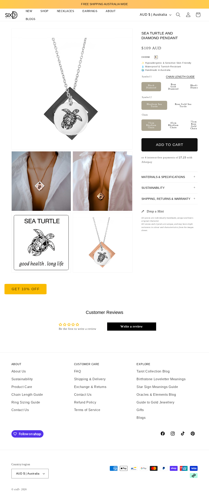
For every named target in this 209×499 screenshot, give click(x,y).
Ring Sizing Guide (25, 402)
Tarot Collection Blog (153, 371)
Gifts (140, 410)
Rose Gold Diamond (173, 86)
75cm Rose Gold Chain (193, 125)
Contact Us (20, 410)
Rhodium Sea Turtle (154, 105)
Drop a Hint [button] (155, 211)
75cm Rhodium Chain (151, 125)
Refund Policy (85, 402)
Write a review (131, 326)
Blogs (141, 417)
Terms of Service (87, 410)
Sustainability (22, 379)
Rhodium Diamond (195, 86)
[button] (43, 11)
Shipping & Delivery (90, 379)
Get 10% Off (26, 289)
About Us (18, 371)
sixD (16, 489)
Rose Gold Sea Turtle (183, 105)
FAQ (77, 371)
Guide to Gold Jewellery (155, 402)
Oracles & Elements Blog (156, 394)
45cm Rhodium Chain (173, 125)
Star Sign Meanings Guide (157, 387)
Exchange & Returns (90, 387)
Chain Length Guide (180, 76)
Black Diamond (151, 86)
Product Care (21, 387)
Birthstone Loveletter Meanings (161, 379)
